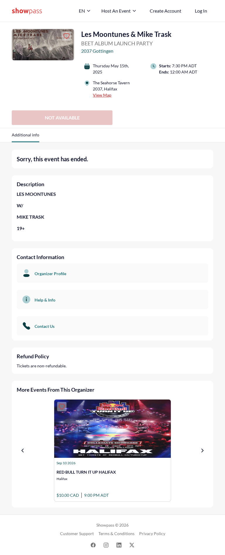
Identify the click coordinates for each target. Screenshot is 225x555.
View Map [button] (102, 94)
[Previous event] (22, 450)
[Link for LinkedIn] (119, 544)
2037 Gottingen (97, 51)
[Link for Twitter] (132, 544)
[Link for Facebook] (93, 544)
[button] (25, 137)
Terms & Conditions (116, 533)
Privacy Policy (152, 533)
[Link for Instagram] (106, 544)
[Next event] (202, 450)
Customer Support (77, 533)
